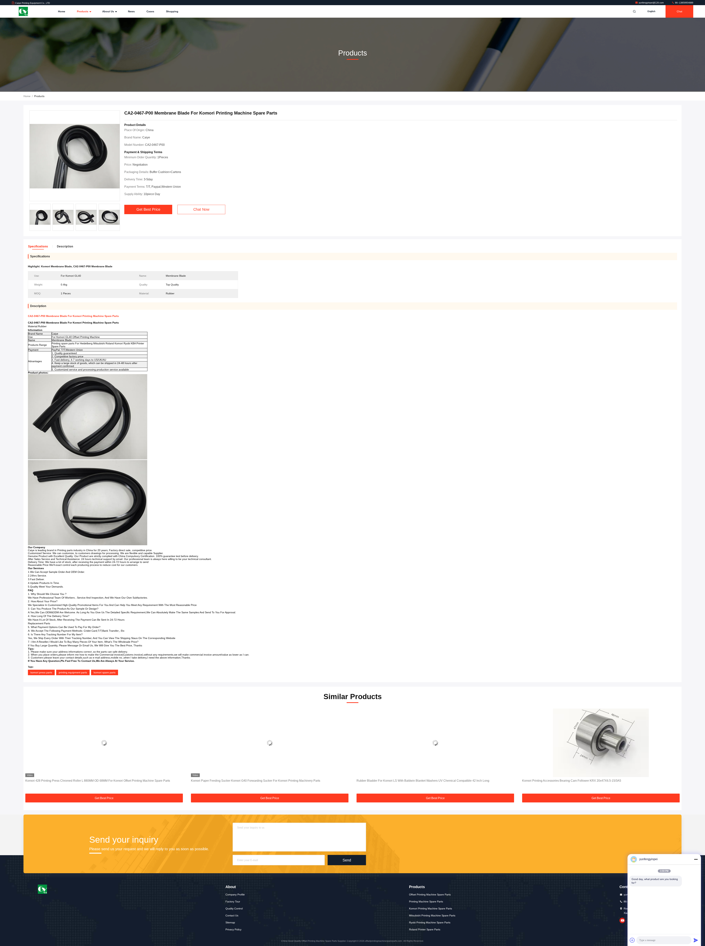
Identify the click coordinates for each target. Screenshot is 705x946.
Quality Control (234, 908)
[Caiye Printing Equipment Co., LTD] (23, 11)
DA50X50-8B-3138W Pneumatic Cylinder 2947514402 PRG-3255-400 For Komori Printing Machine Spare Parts (595, 780)
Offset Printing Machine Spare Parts (430, 894)
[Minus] (696, 859)
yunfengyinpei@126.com (651, 2)
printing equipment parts (73, 672)
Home (61, 11)
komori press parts (41, 672)
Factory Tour (232, 901)
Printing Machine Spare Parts (426, 901)
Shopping (172, 11)
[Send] (696, 940)
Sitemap (230, 922)
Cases (150, 11)
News (131, 11)
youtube (622, 920)
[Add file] (632, 940)
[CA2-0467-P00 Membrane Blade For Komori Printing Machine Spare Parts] (75, 156)
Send (347, 860)
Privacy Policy (233, 929)
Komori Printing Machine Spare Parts (430, 908)
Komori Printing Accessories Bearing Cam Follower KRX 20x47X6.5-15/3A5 (406, 780)
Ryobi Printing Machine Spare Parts (429, 922)
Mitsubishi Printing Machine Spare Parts (432, 915)
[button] (30, 751)
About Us (108, 11)
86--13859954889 (684, 2)
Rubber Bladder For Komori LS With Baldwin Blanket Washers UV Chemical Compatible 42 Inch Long (257, 780)
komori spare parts (104, 672)
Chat (679, 11)
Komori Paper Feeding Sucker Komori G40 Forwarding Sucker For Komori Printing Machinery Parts (90, 780)
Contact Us (231, 915)
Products (83, 11)
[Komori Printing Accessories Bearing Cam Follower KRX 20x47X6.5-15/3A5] (435, 742)
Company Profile (235, 894)
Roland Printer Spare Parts (424, 929)
